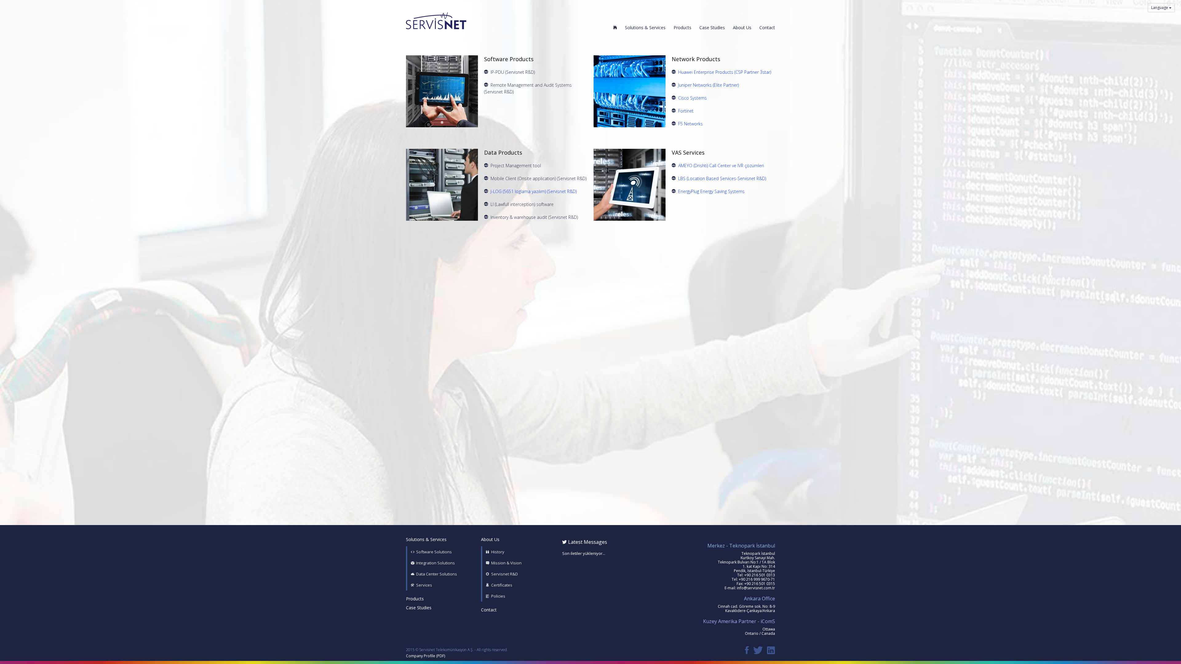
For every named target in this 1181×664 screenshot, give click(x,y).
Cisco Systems (692, 98)
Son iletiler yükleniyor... (583, 553)
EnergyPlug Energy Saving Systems (711, 191)
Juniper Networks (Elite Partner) (708, 85)
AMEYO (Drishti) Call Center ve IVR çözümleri (721, 165)
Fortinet (686, 111)
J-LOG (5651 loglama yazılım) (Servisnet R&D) (534, 191)
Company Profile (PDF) (425, 655)
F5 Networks (690, 124)
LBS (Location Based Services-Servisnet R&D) (722, 178)
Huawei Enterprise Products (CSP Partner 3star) (724, 72)
